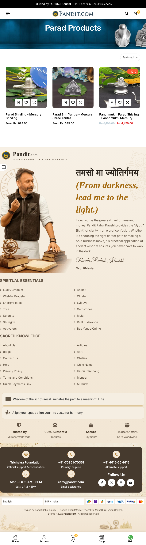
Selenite (8, 315)
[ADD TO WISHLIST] (26, 102)
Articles (82, 345)
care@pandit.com (71, 482)
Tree (6, 309)
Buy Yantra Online (89, 328)
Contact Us (10, 358)
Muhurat (82, 384)
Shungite (9, 322)
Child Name (85, 364)
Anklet (81, 290)
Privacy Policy (12, 371)
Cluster (82, 296)
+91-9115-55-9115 (116, 462)
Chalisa (82, 358)
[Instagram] (121, 482)
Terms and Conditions (18, 377)
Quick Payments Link (17, 384)
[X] (111, 482)
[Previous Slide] (4, 4)
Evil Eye (82, 303)
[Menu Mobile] (9, 13)
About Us (9, 345)
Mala (80, 315)
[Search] (126, 13)
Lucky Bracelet (13, 290)
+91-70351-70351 (71, 462)
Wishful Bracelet (14, 296)
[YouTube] (130, 482)
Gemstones (84, 309)
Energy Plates (12, 303)
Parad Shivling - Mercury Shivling (23, 116)
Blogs (7, 352)
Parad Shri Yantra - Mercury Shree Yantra (72, 116)
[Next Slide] (141, 4)
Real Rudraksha (87, 322)
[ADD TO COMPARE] (34, 102)
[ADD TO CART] (112, 102)
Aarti (80, 352)
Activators (10, 328)
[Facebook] (102, 482)
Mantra (81, 377)
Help (6, 364)
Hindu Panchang (88, 371)
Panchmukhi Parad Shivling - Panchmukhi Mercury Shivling (119, 116)
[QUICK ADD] (18, 102)
